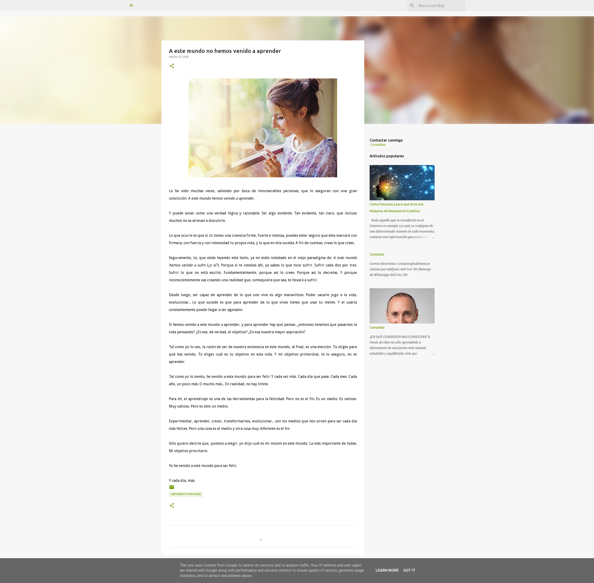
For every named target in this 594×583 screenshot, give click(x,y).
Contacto (377, 254)
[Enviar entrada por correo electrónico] (171, 488)
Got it (409, 570)
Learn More (387, 570)
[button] (171, 66)
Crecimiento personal (186, 494)
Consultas (378, 145)
